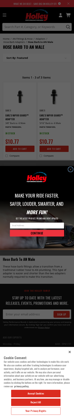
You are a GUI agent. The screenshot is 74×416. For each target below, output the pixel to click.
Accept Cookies (36, 393)
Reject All (36, 402)
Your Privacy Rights (36, 411)
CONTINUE (37, 233)
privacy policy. (21, 386)
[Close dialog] (70, 169)
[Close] (70, 352)
